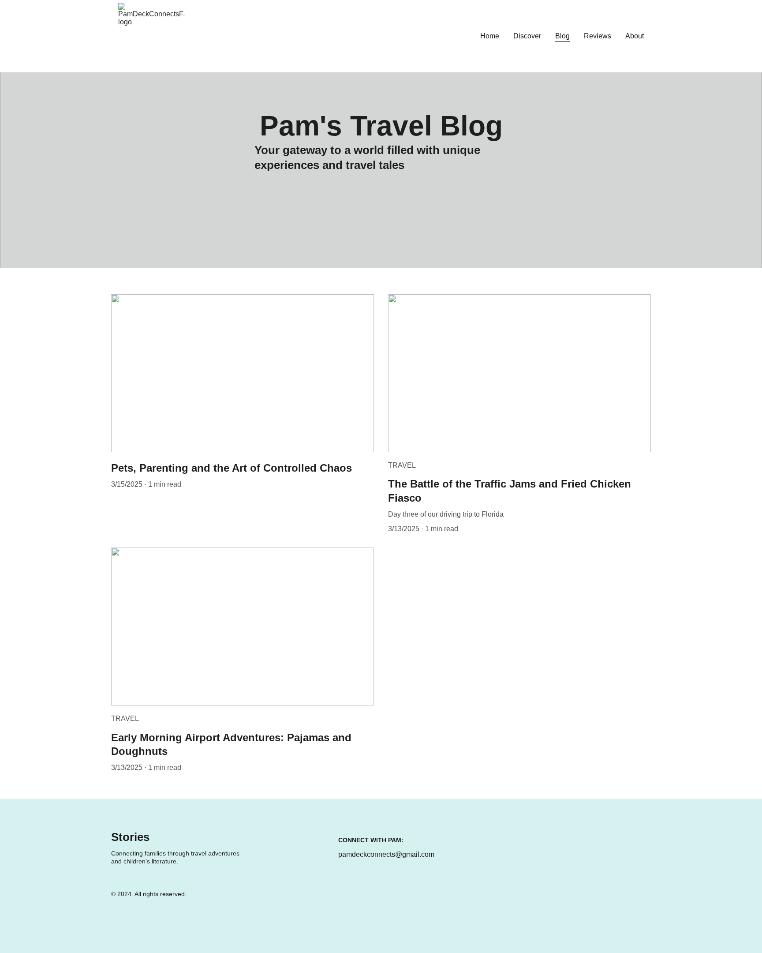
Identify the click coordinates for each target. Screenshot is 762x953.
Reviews (597, 36)
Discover (527, 36)
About (634, 36)
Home (489, 36)
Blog (562, 36)
